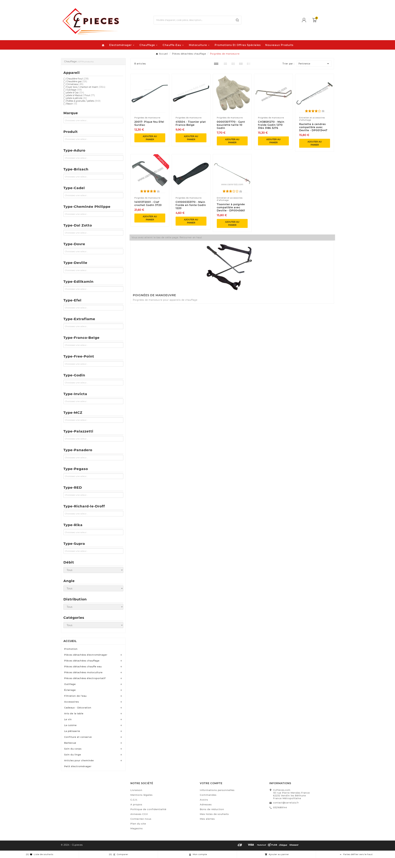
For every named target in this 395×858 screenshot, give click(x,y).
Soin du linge (72, 754)
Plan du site (138, 823)
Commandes (208, 794)
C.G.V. (134, 799)
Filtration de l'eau (75, 696)
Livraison (136, 790)
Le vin (68, 719)
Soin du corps (72, 748)
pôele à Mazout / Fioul (80, 95)
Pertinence (314, 64)
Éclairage (70, 690)
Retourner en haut (191, 237)
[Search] (237, 20)
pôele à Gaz (75, 92)
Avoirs (204, 799)
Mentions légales (141, 794)
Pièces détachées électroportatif (85, 678)
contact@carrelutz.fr (286, 802)
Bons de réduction (212, 809)
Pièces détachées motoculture (83, 672)
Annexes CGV (139, 814)
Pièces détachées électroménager (85, 654)
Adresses (206, 804)
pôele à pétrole (76, 98)
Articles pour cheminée (79, 760)
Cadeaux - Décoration (77, 707)
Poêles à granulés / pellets (83, 101)
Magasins (136, 828)
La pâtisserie (72, 731)
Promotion (71, 649)
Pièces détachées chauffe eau (83, 666)
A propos (136, 804)
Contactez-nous (140, 818)
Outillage (74, 89)
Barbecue (70, 742)
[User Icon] (307, 20)
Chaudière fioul (77, 78)
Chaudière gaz (76, 81)
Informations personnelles (217, 790)
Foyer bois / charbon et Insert (85, 87)
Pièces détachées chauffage (82, 660)
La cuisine (70, 725)
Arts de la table (73, 713)
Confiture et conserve (78, 737)
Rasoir (71, 103)
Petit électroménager (77, 766)
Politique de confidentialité (148, 809)
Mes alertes (207, 818)
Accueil (70, 641)
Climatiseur (74, 84)
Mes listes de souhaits (214, 814)
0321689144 (280, 807)
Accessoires (71, 701)
